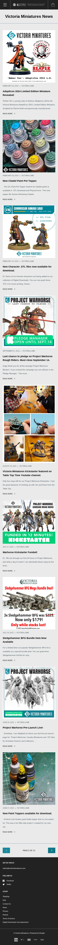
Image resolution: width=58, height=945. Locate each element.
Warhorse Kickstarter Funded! (20, 552)
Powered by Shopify (37, 933)
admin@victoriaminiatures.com (14, 868)
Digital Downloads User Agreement (15, 922)
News (5, 908)
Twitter (8, 884)
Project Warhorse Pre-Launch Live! (23, 727)
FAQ (4, 900)
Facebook (10, 881)
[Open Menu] (5, 4)
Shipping (6, 896)
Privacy (5, 911)
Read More (8, 114)
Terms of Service (9, 919)
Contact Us (7, 904)
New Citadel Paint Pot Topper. (20, 181)
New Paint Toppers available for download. (27, 813)
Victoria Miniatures (22, 933)
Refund (5, 915)
